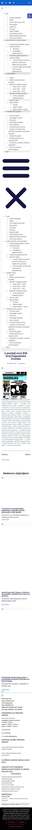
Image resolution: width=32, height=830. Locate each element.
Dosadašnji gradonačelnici (17, 52)
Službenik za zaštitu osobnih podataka (19, 144)
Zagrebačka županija (7, 779)
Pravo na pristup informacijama (14, 148)
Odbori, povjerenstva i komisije (16, 81)
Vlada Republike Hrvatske (8, 781)
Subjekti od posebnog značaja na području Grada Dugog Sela (15, 769)
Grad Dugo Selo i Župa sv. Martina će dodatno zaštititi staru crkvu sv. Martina (16, 594)
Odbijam (21, 822)
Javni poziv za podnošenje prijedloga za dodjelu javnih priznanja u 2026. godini (13, 510)
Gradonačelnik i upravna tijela (15, 40)
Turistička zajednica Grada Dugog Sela (12, 777)
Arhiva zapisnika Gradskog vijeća (18, 97)
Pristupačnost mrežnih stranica (10, 791)
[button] (29, 2)
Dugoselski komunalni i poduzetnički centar (13, 787)
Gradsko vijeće (10, 74)
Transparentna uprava (13, 111)
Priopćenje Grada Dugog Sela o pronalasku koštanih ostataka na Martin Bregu (15, 679)
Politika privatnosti (16, 826)
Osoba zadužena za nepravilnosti (15, 139)
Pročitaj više (5, 519)
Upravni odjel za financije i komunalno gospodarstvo (21, 69)
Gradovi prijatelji (15, 18)
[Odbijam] (29, 818)
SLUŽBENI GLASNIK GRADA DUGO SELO (16, 761)
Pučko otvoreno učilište (8, 785)
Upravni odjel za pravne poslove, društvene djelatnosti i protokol (21, 62)
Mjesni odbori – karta (20, 109)
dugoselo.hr (5, 798)
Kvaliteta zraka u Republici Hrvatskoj (11, 789)
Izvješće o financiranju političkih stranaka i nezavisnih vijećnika (19, 131)
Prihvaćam (11, 822)
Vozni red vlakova (15, 38)
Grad (6, 14)
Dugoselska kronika (7, 783)
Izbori (7, 152)
